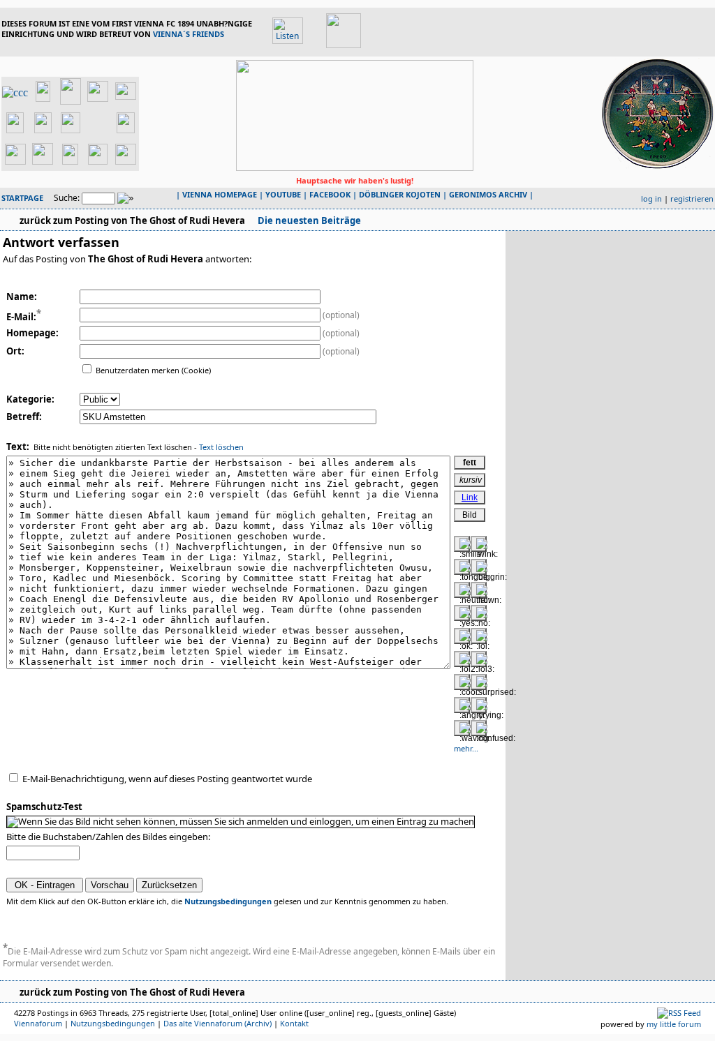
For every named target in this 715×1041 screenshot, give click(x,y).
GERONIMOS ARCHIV (488, 194)
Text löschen (221, 447)
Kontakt (294, 1023)
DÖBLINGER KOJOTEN (400, 194)
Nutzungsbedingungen (228, 901)
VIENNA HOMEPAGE (219, 194)
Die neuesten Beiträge (308, 220)
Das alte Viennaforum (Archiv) (217, 1023)
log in (651, 198)
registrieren (692, 198)
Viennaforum (38, 1023)
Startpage (22, 198)
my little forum (674, 1024)
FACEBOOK (330, 194)
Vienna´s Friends (188, 34)
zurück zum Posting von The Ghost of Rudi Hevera (132, 220)
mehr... (466, 748)
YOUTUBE (283, 194)
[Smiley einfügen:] (462, 544)
